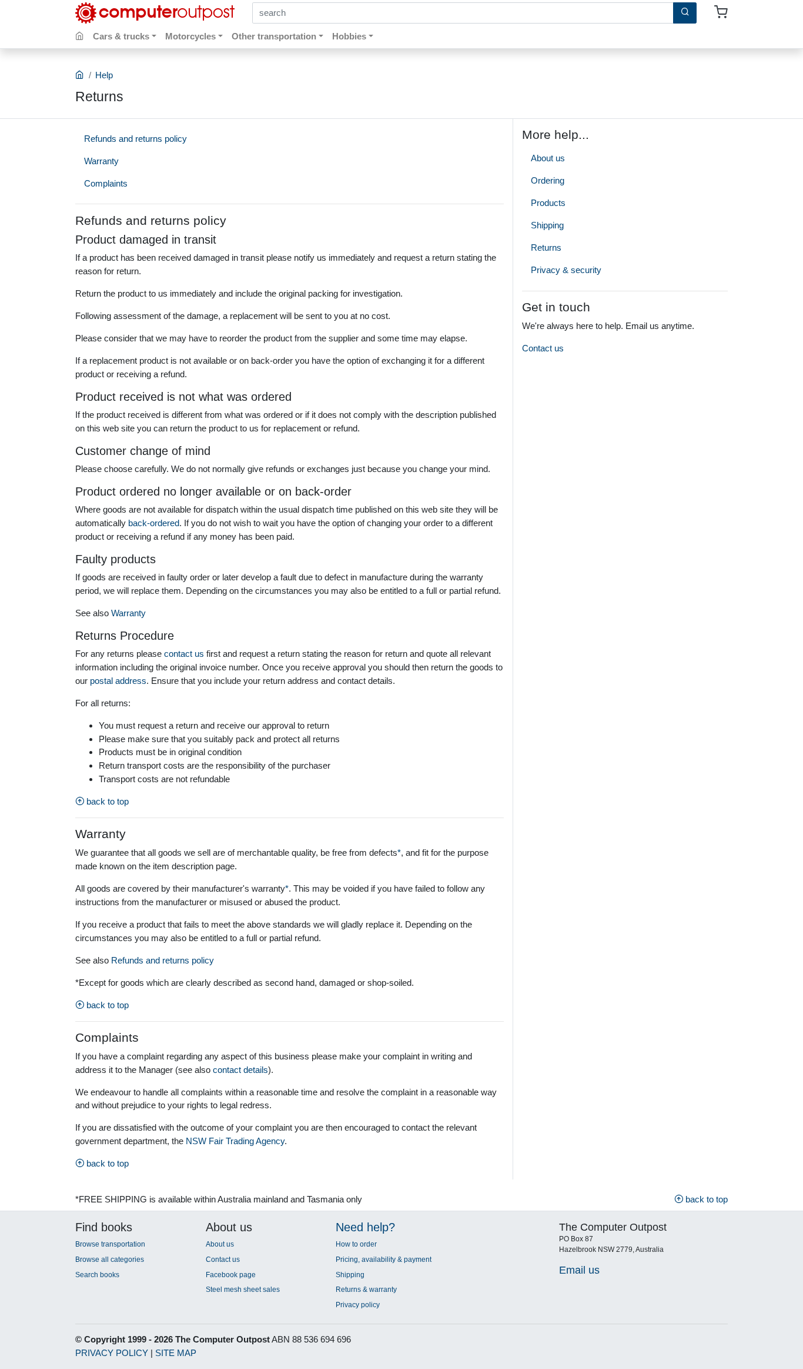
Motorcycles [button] (190, 36)
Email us (579, 1270)
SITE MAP (175, 1353)
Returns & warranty (366, 1289)
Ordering (547, 180)
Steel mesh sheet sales (243, 1289)
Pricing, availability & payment (383, 1259)
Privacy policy (358, 1305)
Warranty (101, 161)
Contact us (543, 348)
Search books (97, 1275)
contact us (184, 654)
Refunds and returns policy (135, 139)
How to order (356, 1244)
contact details (240, 1070)
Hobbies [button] (349, 36)
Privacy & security (566, 270)
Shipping (547, 225)
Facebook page (231, 1275)
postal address (118, 681)
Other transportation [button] (274, 36)
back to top (106, 801)
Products (548, 203)
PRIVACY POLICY (111, 1353)
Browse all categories (109, 1259)
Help (104, 75)
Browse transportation (110, 1244)
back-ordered (153, 523)
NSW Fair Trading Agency (235, 1141)
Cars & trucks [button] (121, 36)
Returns (546, 247)
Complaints (106, 183)
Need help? (365, 1227)
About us (548, 158)
